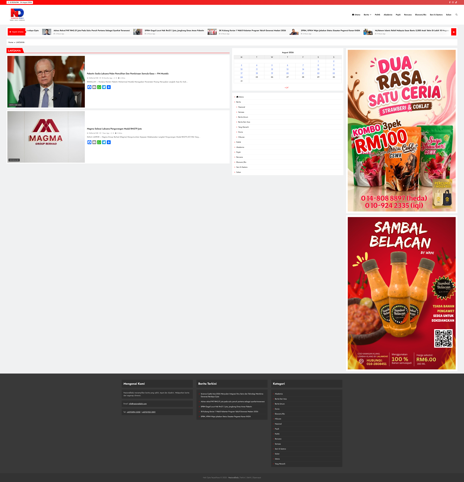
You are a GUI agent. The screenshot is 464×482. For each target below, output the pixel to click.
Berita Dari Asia (244, 122)
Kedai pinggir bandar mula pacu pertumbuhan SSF (286, 30)
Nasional (241, 107)
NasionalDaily (233, 477)
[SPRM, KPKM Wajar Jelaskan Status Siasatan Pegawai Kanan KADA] (94, 32)
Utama (357, 14)
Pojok (398, 14)
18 (257, 73)
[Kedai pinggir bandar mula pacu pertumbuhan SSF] (257, 32)
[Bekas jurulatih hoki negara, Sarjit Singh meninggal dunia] (424, 32)
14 (303, 69)
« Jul (286, 87)
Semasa (241, 112)
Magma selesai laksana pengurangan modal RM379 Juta (114, 128)
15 (318, 69)
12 (272, 69)
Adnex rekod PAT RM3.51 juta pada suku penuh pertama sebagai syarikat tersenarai (233, 401)
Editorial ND (93, 78)
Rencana (408, 14)
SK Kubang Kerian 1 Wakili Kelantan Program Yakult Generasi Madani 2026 (52, 30)
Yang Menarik (243, 127)
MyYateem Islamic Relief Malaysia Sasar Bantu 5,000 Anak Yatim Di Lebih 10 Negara (212, 30)
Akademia (388, 14)
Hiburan (241, 137)
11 (257, 69)
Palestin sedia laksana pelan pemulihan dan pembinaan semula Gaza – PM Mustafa (127, 73)
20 (287, 73)
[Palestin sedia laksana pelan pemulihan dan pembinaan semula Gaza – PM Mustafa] (46, 81)
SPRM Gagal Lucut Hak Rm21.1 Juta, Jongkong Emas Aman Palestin (226, 406)
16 (334, 69)
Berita (366, 14)
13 (287, 69)
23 (334, 73)
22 (318, 73)
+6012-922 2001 (149, 412)
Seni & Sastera (436, 14)
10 (241, 69)
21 (303, 73)
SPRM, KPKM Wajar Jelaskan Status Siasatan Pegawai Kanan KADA (130, 30)
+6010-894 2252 (133, 412)
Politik (377, 14)
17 (241, 73)
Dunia (240, 132)
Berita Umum (243, 117)
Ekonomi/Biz (420, 14)
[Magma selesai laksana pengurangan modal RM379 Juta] (46, 137)
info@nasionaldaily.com (138, 403)
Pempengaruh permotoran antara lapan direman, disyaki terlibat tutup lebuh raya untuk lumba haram (370, 30)
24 (241, 77)
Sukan (448, 14)
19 (272, 73)
